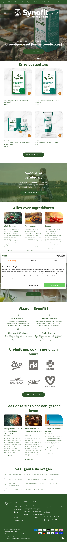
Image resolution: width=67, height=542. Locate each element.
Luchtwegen (18, 520)
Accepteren (54, 285)
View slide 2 (33, 57)
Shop (34, 506)
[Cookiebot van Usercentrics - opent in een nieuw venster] (57, 255)
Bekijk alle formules (33, 154)
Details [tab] (33, 261)
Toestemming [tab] (11, 261)
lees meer (33, 294)
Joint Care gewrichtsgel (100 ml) (46, 142)
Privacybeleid (22, 536)
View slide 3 (39, 57)
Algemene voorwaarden (12, 538)
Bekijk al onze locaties (33, 394)
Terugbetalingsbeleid (12, 536)
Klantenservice (38, 514)
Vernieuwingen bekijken (39, 51)
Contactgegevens (25, 538)
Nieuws (35, 517)
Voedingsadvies (29, 509)
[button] (52, 13)
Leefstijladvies (29, 506)
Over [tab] (55, 261)
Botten (16, 512)
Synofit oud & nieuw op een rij (33, 192)
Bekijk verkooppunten (18, 340)
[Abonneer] (62, 507)
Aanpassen (32, 285)
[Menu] (5, 13)
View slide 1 (28, 57)
